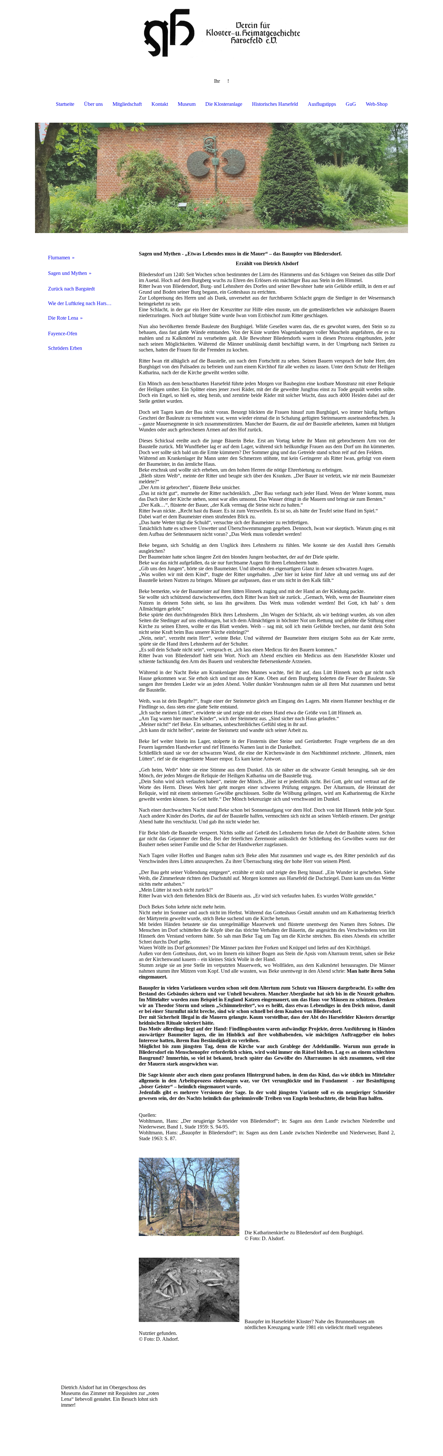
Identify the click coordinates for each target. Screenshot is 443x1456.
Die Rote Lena (63, 318)
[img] (221, 32)
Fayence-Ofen (62, 333)
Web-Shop (377, 104)
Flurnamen (59, 257)
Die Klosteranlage (223, 104)
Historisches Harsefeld (275, 104)
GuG (351, 104)
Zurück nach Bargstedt (71, 288)
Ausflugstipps (322, 104)
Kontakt (159, 104)
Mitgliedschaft (127, 104)
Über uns (93, 104)
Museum (187, 104)
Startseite (65, 104)
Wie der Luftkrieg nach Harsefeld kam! (83, 303)
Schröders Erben (65, 348)
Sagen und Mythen (67, 273)
